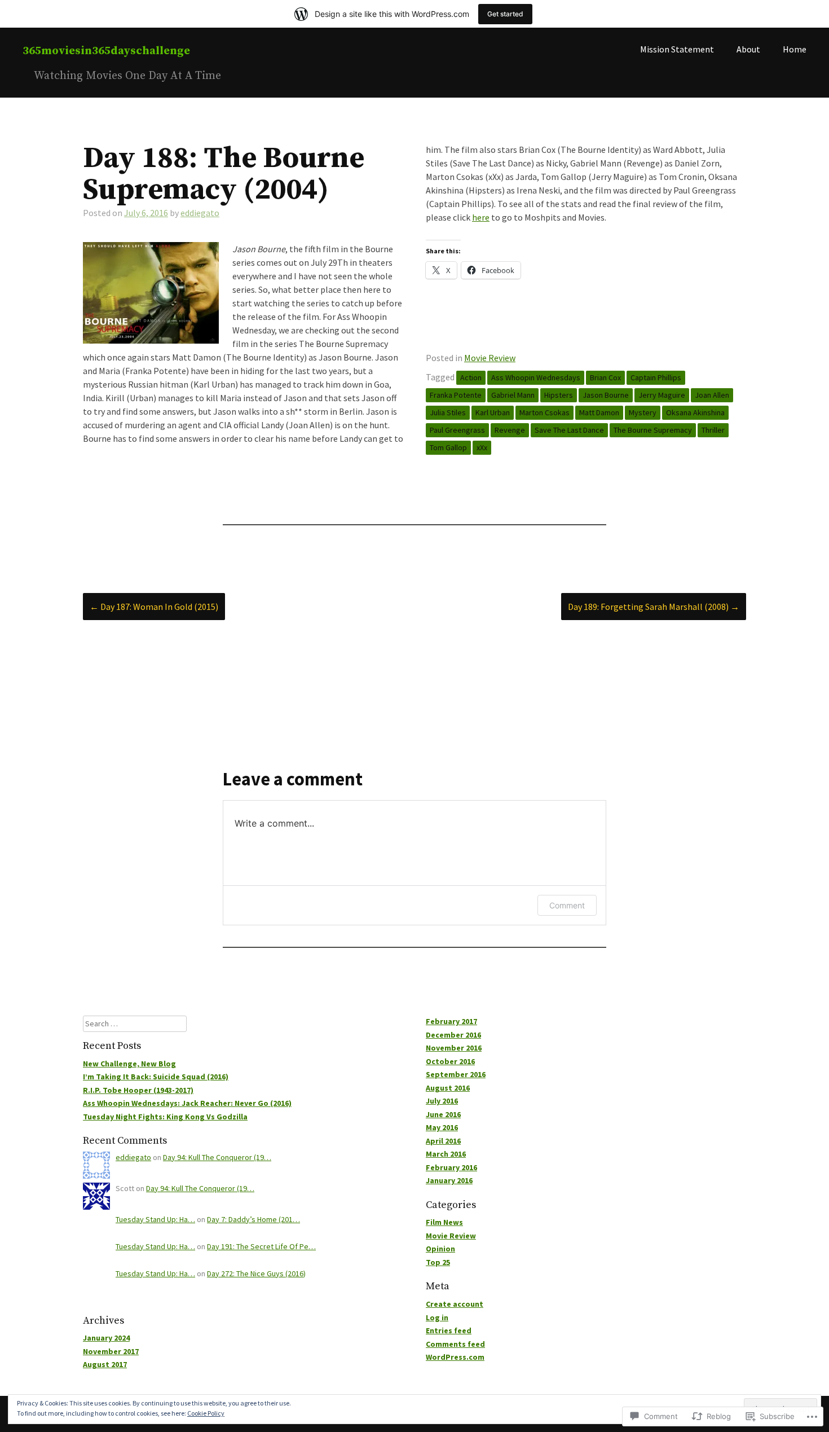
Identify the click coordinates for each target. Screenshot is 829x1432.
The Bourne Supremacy (653, 430)
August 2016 (448, 1088)
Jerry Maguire (661, 395)
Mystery (642, 412)
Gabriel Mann (513, 395)
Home (794, 49)
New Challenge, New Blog (129, 1063)
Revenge (510, 430)
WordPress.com (455, 1357)
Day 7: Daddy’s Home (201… (253, 1219)
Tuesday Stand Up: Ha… (155, 1219)
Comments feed (455, 1344)
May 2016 (442, 1127)
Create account (454, 1304)
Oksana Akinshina (695, 412)
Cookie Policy (205, 1413)
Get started (505, 14)
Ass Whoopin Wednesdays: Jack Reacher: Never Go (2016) (187, 1103)
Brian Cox (605, 377)
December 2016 (453, 1035)
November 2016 (454, 1048)
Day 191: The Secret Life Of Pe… (261, 1246)
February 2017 (451, 1021)
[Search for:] (135, 1023)
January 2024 (106, 1338)
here (481, 217)
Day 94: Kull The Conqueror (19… (217, 1157)
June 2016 (443, 1114)
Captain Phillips (655, 377)
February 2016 (451, 1167)
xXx (482, 447)
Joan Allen (712, 395)
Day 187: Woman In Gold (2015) (154, 606)
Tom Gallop (448, 447)
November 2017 (111, 1351)
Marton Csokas (544, 412)
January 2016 (449, 1180)
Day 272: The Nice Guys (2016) (256, 1273)
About (748, 49)
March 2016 (446, 1154)
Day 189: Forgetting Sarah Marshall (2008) (653, 606)
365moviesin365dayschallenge (106, 51)
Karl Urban (492, 412)
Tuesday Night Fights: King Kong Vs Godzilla (165, 1117)
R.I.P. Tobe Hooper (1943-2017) (138, 1090)
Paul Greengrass (457, 430)
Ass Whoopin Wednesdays (535, 377)
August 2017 (105, 1364)
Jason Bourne (606, 395)
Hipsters (558, 395)
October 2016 (450, 1061)
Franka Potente (456, 395)
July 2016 (442, 1101)
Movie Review (489, 357)
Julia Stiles (448, 412)
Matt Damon (599, 412)
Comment (567, 905)
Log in (437, 1317)
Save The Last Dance (569, 430)
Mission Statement (677, 49)
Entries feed (448, 1330)
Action (471, 377)
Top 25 (438, 1262)
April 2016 (443, 1141)
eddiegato (199, 212)
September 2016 (456, 1074)
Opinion (440, 1249)
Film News (444, 1222)
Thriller (713, 430)
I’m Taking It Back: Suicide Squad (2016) (155, 1076)
